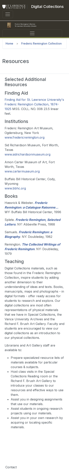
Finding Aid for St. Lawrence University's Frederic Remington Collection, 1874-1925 (34, 104)
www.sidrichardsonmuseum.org (27, 154)
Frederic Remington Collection (41, 43)
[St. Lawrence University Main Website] (15, 6)
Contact (11, 467)
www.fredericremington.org (24, 137)
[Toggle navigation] (7, 14)
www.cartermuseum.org (22, 171)
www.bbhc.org (15, 188)
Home (9, 43)
